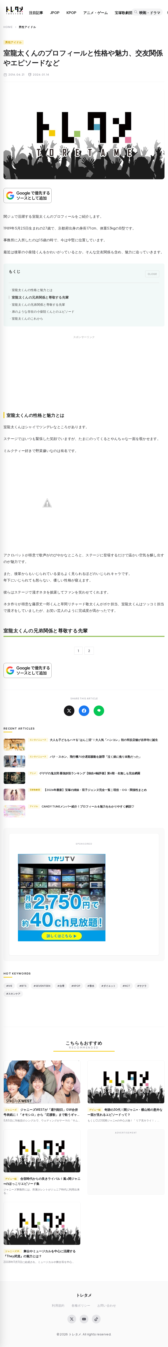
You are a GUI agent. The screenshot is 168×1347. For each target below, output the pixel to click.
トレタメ (84, 1294)
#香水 (90, 985)
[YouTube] (84, 1319)
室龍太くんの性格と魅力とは (32, 290)
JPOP (55, 12)
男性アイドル (13, 42)
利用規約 (58, 1305)
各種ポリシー (81, 1305)
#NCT (126, 985)
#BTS (22, 985)
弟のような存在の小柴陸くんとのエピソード (43, 311)
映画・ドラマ (149, 12)
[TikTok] (96, 1319)
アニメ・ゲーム (95, 12)
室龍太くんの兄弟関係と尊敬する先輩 (40, 297)
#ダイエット (108, 985)
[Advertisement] (84, 378)
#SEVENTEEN (41, 985)
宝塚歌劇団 (123, 12)
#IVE (9, 985)
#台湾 (60, 985)
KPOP (71, 12)
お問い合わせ (106, 1305)
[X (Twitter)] (71, 1319)
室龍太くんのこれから (27, 318)
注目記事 (36, 12)
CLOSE (152, 273)
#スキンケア (13, 993)
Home (8, 27)
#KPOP (75, 985)
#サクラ (142, 985)
